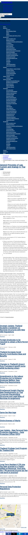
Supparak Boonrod (10, 114)
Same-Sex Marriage (8, 412)
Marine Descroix (10, 84)
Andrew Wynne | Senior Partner (13, 68)
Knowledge (5, 121)
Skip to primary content (5, 24)
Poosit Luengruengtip (11, 73)
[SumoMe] (25, 534)
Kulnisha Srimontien (10, 71)
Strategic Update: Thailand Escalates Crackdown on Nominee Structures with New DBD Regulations (12, 329)
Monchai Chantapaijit (11, 102)
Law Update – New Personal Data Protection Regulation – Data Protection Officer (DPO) (14, 432)
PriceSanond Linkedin (8, 10)
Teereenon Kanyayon (11, 117)
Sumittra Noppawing (10, 109)
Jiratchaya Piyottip (10, 94)
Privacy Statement (8, 531)
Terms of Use (16, 531)
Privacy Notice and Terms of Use (13, 35)
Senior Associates (7, 79)
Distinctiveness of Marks (10, 421)
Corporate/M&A (9, 44)
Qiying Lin (8, 105)
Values (7, 32)
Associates (5, 88)
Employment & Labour (11, 49)
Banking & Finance (10, 40)
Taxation (8, 62)
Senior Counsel (6, 76)
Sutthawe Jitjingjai (10, 87)
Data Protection (9, 46)
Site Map (2, 531)
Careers (5, 150)
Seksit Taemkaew (10, 85)
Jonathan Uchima (10, 70)
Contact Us (5, 151)
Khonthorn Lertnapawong (12, 82)
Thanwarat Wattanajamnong (12, 118)
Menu (4, 153)
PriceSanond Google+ (8, 8)
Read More (2, 336)
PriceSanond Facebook (8, 5)
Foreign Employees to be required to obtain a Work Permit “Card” (14, 342)
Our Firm (8, 29)
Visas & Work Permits (11, 65)
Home (4, 26)
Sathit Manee (9, 106)
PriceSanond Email (7, 11)
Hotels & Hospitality (10, 52)
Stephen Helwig (9, 78)
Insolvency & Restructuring (12, 55)
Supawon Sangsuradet (11, 112)
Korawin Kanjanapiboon (11, 99)
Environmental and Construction (13, 50)
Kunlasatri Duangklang (11, 100)
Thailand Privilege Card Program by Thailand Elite (13, 449)
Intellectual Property (10, 56)
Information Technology (11, 53)
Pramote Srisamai (10, 75)
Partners (5, 67)
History (7, 34)
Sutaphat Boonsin (10, 115)
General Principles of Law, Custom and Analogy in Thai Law (12, 167)
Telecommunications (10, 64)
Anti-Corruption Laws (11, 38)
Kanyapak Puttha (10, 96)
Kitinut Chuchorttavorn (11, 97)
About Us (5, 28)
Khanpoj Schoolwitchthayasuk (12, 81)
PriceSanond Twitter (7, 6)
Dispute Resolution (10, 47)
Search (2, 16)
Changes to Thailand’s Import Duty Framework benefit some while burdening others (12, 366)
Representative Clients (11, 31)
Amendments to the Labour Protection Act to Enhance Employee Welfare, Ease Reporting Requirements (11, 379)
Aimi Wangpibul (9, 90)
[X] (14, 534)
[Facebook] (8, 534)
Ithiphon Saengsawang (11, 93)
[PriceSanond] (6, 2)
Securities (8, 61)
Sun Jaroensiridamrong (11, 111)
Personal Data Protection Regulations (10, 488)
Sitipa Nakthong (9, 108)
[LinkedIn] (19, 534)
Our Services (6, 37)
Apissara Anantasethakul (11, 91)
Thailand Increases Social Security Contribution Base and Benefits (13, 354)
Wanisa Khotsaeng (10, 120)
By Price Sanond (6, 172)
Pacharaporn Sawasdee (11, 103)
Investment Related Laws (11, 58)
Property (8, 59)
